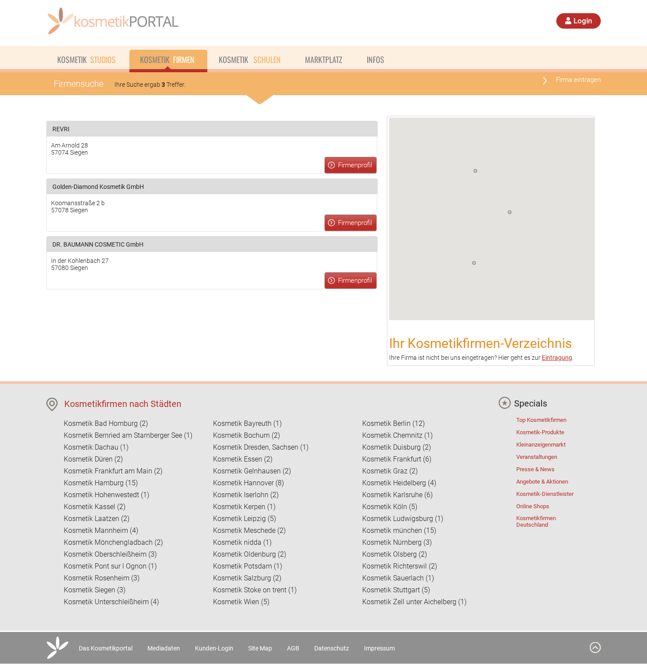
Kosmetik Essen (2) (242, 459)
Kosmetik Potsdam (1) (247, 566)
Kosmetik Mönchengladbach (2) (113, 542)
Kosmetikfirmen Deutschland (536, 521)
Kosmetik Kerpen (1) (244, 506)
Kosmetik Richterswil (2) (399, 566)
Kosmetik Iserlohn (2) (246, 495)
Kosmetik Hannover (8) (248, 483)
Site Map (260, 648)
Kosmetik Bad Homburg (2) (106, 423)
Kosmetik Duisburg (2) (396, 447)
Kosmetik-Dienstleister (544, 494)
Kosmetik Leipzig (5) (244, 518)
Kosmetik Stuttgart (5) (396, 590)
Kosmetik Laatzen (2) (96, 518)
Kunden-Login (214, 648)
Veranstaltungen (536, 457)
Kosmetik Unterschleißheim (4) (111, 602)
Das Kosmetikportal (105, 648)
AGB (293, 648)
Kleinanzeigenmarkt (541, 444)
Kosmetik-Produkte (540, 432)
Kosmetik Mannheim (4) (101, 530)
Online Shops (532, 506)
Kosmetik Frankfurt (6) (396, 459)
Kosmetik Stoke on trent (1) (255, 590)
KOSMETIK (86, 59)
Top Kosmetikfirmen (541, 420)
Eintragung (557, 357)
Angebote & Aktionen (542, 481)
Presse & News (535, 469)
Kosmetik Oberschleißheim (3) (110, 554)
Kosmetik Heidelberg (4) (399, 483)
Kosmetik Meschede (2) (249, 530)
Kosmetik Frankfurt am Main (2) (113, 471)
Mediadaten (163, 648)
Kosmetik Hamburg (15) (101, 483)
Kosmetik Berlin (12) (393, 423)
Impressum (379, 648)
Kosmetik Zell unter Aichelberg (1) (414, 602)
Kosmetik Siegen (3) (94, 590)
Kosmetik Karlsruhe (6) (397, 495)
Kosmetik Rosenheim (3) (102, 578)
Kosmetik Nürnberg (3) (397, 542)
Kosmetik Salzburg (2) (247, 578)
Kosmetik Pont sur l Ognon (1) (110, 566)
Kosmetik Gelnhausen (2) (252, 471)
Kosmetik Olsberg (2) (394, 554)
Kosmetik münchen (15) (399, 530)
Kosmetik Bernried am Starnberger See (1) (128, 435)
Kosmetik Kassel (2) (94, 506)
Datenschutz (331, 648)
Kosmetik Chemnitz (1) (397, 435)
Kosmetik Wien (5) (241, 602)
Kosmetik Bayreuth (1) (247, 423)
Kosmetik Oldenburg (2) (249, 554)
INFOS (375, 59)
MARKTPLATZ (323, 59)
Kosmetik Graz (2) (390, 471)
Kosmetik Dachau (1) (96, 447)
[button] (474, 263)
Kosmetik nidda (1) (242, 542)
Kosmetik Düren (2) (93, 459)
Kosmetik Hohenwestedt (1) (106, 495)
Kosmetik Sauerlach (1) (398, 578)
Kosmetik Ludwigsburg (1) (402, 518)
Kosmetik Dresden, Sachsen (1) (261, 447)
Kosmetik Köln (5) (389, 506)
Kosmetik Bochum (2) (246, 435)
